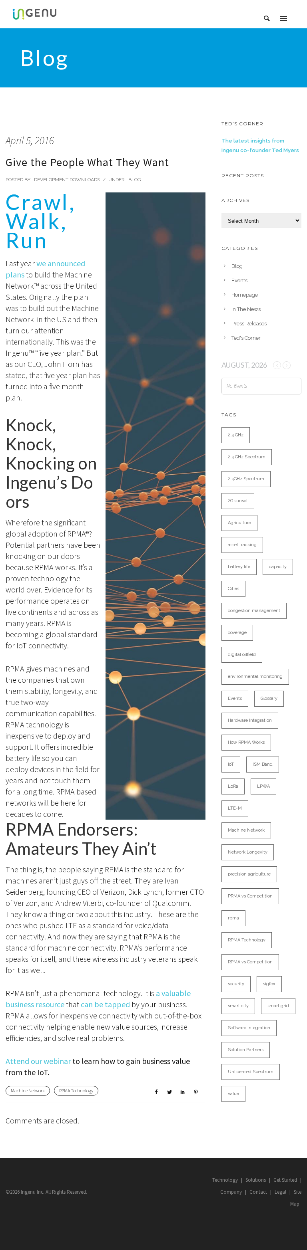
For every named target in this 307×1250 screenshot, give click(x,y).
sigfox (269, 984)
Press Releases (249, 324)
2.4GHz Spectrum (246, 478)
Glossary (269, 698)
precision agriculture (249, 874)
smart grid (278, 1005)
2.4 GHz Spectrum (246, 457)
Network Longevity (247, 852)
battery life (239, 566)
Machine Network (28, 1091)
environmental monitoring (255, 676)
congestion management (254, 610)
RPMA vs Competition (250, 962)
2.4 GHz (235, 435)
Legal (280, 1192)
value (233, 1093)
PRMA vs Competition (250, 896)
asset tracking (242, 544)
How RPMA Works (246, 742)
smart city (238, 1005)
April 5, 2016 (30, 140)
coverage (237, 632)
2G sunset (238, 500)
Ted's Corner (246, 338)
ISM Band (263, 764)
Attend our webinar (38, 1061)
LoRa (233, 786)
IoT (231, 764)
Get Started (285, 1180)
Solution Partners (245, 1049)
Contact (258, 1192)
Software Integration (249, 1027)
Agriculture (239, 522)
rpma (233, 918)
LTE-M (235, 808)
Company (231, 1192)
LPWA (263, 786)
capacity (278, 566)
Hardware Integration (250, 720)
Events (239, 280)
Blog (134, 179)
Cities (233, 588)
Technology (225, 1180)
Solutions (255, 1180)
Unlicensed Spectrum (250, 1071)
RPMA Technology (76, 1091)
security (236, 984)
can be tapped (105, 1004)
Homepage (244, 295)
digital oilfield (242, 654)
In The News (246, 309)
